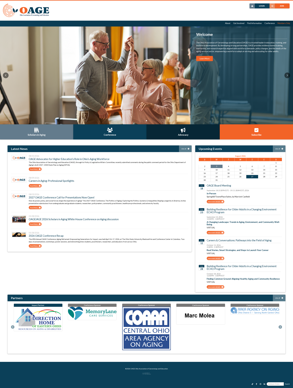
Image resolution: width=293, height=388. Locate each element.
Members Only (284, 23)
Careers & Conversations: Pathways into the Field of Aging (239, 240)
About (227, 23)
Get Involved (238, 23)
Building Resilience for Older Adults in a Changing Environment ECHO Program (242, 211)
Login (262, 6)
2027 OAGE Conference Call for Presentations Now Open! (62, 197)
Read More (34, 169)
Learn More (204, 58)
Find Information (254, 23)
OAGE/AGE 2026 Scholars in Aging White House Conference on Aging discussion (74, 219)
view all (184, 149)
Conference (270, 23)
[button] (6, 75)
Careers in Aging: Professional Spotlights (51, 180)
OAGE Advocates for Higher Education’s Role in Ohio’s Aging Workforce (69, 159)
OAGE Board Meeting (219, 185)
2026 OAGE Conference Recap (46, 235)
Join (282, 6)
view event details (214, 202)
